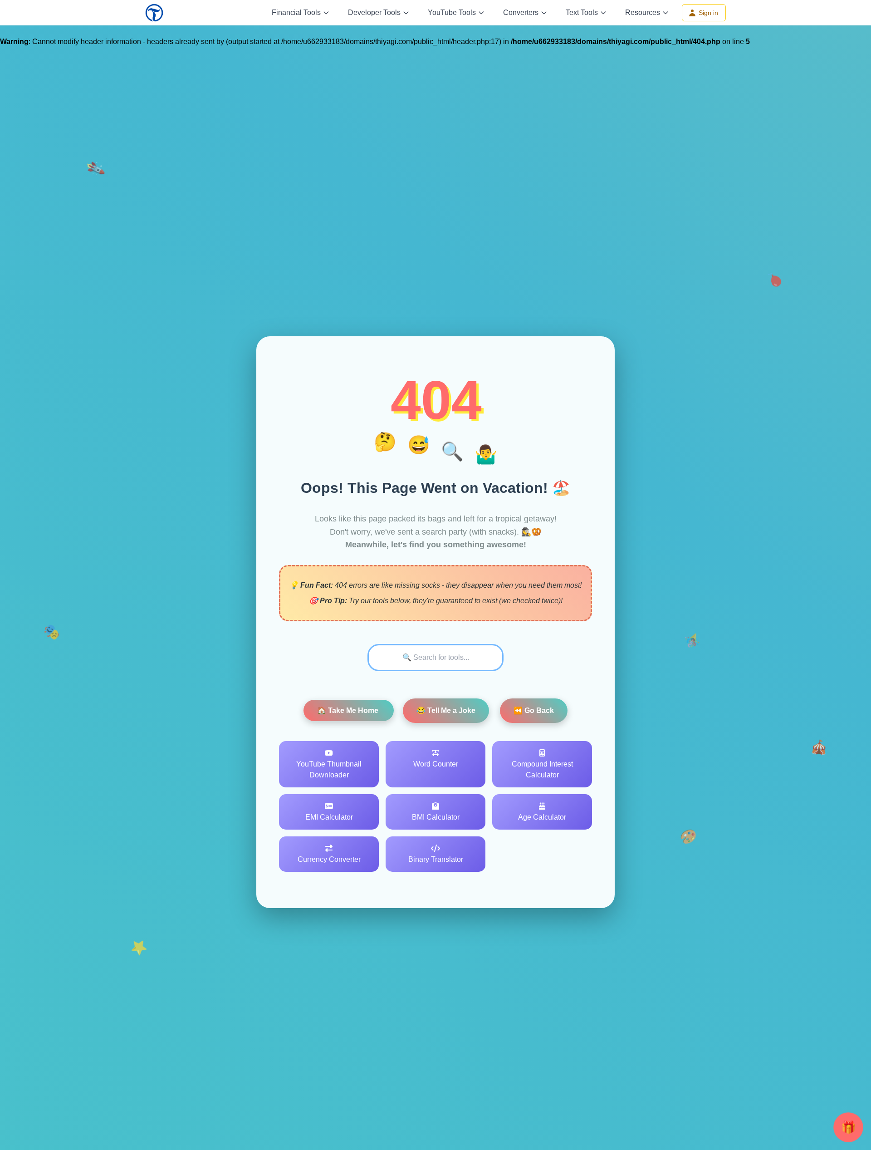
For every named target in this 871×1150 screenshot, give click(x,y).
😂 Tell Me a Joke (445, 710)
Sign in (708, 12)
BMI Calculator (436, 817)
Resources (642, 12)
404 (435, 399)
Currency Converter (329, 859)
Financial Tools (296, 12)
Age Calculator (542, 817)
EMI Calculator (329, 817)
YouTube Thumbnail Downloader (329, 769)
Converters (520, 12)
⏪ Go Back (534, 710)
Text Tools (582, 12)
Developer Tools (374, 12)
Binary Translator (435, 859)
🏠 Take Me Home (348, 710)
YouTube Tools (452, 12)
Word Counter (435, 764)
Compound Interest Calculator (542, 769)
